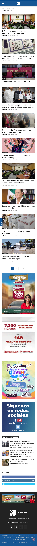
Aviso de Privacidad (22, 542)
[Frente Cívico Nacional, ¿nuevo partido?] (18, 72)
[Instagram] (16, 527)
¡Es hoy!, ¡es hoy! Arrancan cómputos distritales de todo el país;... (16, 131)
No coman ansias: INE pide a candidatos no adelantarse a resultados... (18, 182)
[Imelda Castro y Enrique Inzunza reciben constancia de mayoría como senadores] (18, 95)
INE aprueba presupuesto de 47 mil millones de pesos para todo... (16, 32)
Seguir (32, 480)
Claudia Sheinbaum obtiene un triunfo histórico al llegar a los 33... (16, 156)
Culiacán (4, 102)
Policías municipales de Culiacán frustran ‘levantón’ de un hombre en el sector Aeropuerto (22, 443)
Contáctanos (32, 542)
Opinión (4, 78)
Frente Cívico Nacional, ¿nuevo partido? (17, 82)
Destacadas (4, 28)
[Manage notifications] (33, 539)
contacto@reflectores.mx (22, 522)
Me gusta (31, 476)
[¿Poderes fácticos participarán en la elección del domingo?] (18, 246)
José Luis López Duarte (7, 84)
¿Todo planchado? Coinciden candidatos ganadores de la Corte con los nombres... (18, 57)
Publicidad (13, 542)
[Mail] (21, 527)
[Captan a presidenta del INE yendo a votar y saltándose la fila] (18, 196)
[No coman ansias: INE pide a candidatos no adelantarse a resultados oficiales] (18, 171)
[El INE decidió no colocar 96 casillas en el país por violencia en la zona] (18, 221)
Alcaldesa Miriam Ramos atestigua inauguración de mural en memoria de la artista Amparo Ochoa (22, 452)
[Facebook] (11, 527)
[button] (3, 3)
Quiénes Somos (5, 542)
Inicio (3, 8)
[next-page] (23, 268)
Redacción (4, 35)
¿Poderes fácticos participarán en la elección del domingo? (16, 258)
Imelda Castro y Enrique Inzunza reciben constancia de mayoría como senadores (18, 106)
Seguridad (12, 447)
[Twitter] (25, 527)
